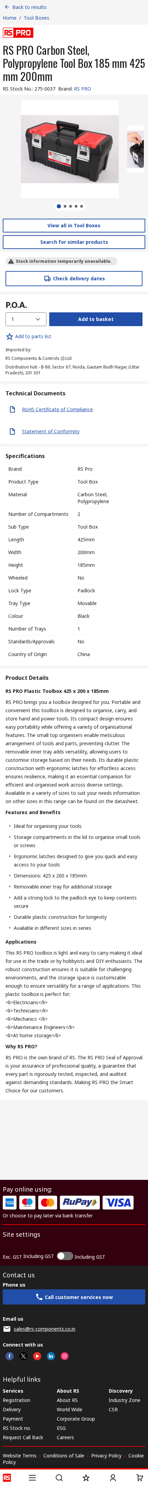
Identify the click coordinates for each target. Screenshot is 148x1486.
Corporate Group (76, 1418)
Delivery (12, 1409)
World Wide (69, 1409)
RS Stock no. (17, 1428)
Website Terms (19, 1455)
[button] (32, 1477)
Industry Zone (124, 1400)
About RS (67, 1400)
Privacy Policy (106, 1455)
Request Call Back (23, 1437)
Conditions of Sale (63, 1455)
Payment (13, 1418)
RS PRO (82, 88)
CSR (113, 1409)
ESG (61, 1428)
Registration (16, 1400)
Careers (65, 1437)
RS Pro (85, 469)
